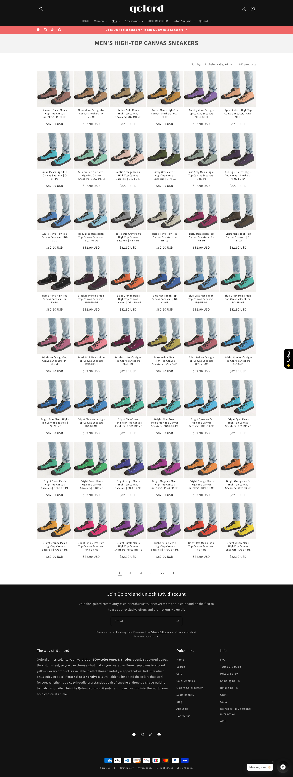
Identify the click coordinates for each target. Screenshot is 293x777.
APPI (223, 721)
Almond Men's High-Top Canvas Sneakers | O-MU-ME (91, 114)
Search (180, 666)
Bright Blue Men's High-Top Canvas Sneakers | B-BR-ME (238, 361)
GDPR (223, 695)
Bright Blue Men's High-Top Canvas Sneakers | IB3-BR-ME (91, 423)
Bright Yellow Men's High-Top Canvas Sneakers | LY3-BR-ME (238, 546)
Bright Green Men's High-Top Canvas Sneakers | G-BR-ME (91, 484)
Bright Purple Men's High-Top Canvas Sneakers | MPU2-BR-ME (165, 546)
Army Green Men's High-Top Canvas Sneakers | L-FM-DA (165, 175)
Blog (179, 702)
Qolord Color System (189, 688)
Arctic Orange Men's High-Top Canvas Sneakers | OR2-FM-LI (128, 175)
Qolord (111, 767)
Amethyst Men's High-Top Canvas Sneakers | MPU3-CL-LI (201, 114)
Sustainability (185, 695)
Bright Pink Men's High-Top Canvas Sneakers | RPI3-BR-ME (91, 546)
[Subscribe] (177, 621)
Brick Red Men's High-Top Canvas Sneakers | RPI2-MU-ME (201, 361)
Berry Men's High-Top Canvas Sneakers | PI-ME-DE (201, 237)
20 (162, 573)
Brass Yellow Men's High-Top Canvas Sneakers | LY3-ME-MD (164, 361)
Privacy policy (229, 673)
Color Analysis (185, 681)
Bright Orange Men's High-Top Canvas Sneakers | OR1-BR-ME (201, 484)
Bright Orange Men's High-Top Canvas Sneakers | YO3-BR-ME (55, 546)
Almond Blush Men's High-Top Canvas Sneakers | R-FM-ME (55, 114)
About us (182, 709)
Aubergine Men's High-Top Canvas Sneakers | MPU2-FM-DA (238, 175)
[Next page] (173, 573)
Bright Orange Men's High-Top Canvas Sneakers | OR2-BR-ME (238, 484)
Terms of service (230, 666)
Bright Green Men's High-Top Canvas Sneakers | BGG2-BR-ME (55, 484)
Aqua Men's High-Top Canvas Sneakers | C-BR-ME (54, 175)
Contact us (183, 716)
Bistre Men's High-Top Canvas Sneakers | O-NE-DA (238, 237)
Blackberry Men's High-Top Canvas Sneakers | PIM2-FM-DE (91, 299)
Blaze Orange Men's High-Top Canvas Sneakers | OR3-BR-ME (128, 299)
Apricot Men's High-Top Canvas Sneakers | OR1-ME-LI (238, 114)
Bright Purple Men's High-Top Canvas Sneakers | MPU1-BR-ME (128, 546)
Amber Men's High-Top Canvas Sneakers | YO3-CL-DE (164, 114)
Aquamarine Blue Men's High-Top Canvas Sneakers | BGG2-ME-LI (91, 175)
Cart (179, 673)
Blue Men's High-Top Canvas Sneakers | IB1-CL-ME (164, 299)
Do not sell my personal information (235, 711)
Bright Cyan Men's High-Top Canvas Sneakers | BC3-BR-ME (238, 423)
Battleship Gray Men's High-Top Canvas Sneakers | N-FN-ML (128, 237)
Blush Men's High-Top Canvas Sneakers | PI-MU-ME (54, 361)
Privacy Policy (159, 632)
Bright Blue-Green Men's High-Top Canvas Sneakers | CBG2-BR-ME (165, 423)
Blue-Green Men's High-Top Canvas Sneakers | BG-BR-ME (238, 299)
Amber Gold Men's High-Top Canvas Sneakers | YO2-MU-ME (128, 114)
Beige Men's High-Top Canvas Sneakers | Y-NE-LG (164, 237)
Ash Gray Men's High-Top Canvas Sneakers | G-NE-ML (201, 175)
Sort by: (196, 64)
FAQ (222, 659)
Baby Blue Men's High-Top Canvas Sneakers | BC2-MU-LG (91, 237)
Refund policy (229, 688)
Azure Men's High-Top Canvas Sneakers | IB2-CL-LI (54, 237)
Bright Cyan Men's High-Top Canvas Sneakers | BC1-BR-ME (201, 423)
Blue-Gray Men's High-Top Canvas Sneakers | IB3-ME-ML (201, 299)
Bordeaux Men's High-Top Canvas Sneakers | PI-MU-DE (128, 361)
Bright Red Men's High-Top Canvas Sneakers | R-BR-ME (201, 546)
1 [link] (119, 573)
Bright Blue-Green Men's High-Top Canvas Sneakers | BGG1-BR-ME (128, 423)
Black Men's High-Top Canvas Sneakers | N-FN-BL (54, 299)
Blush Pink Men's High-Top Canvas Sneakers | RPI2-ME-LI (91, 361)
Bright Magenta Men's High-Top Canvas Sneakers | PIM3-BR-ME (164, 484)
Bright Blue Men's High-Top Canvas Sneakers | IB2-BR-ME (55, 423)
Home (180, 659)
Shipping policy (230, 681)
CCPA (223, 702)
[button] (41, 9)
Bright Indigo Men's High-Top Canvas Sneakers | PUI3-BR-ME (128, 484)
